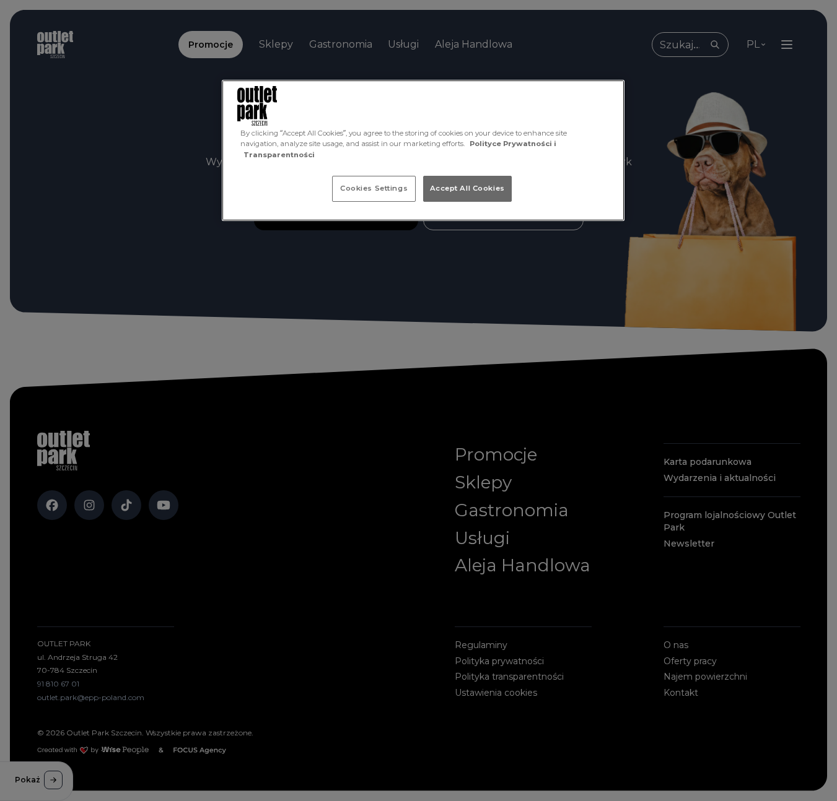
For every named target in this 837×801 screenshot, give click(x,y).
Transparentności (279, 154)
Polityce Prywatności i (513, 143)
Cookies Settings (374, 188)
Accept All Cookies (467, 188)
